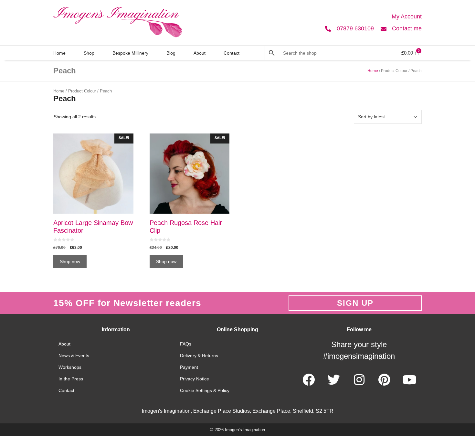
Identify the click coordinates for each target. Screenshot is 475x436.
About (200, 53)
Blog (170, 53)
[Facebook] (308, 380)
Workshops (69, 367)
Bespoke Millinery (130, 53)
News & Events (73, 355)
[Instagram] (359, 380)
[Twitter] (334, 380)
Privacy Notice (194, 378)
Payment (189, 367)
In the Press (70, 378)
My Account (407, 16)
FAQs (185, 343)
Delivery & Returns (199, 355)
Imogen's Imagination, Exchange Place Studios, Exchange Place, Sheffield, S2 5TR (237, 411)
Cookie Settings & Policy (204, 390)
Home (59, 53)
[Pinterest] (384, 380)
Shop (89, 53)
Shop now (70, 261)
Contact (231, 53)
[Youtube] (409, 380)
